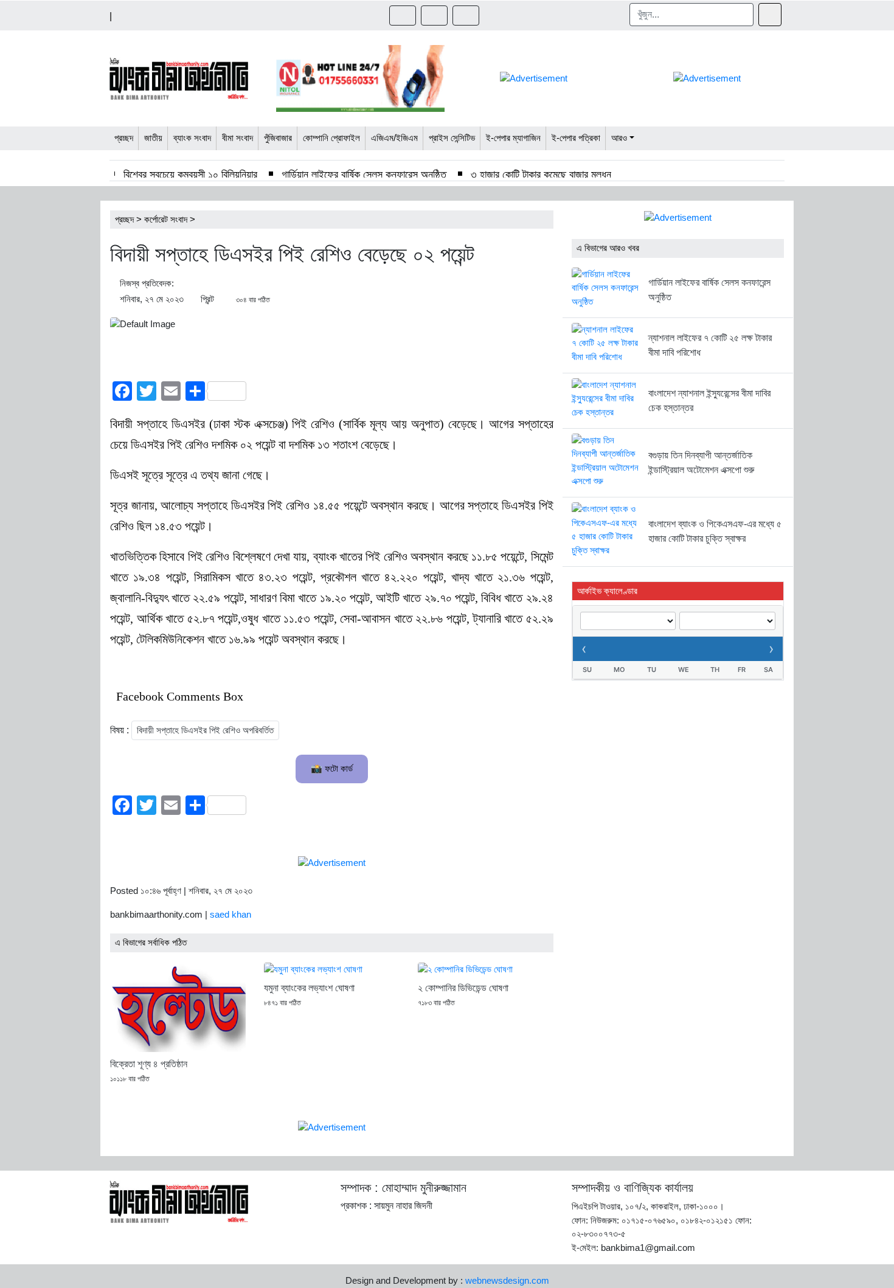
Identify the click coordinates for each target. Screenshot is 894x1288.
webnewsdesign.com (507, 1280)
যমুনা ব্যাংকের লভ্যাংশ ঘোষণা (309, 988)
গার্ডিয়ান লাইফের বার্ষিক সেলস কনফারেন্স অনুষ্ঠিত (364, 174)
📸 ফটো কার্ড (332, 768)
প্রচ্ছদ (124, 219)
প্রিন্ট (207, 299)
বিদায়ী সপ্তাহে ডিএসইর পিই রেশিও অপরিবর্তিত (205, 730)
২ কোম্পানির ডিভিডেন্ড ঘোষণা (463, 988)
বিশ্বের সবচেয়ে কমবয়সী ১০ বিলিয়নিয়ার (190, 174)
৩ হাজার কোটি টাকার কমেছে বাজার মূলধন (541, 174)
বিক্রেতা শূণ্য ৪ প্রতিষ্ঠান (148, 1064)
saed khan (230, 914)
